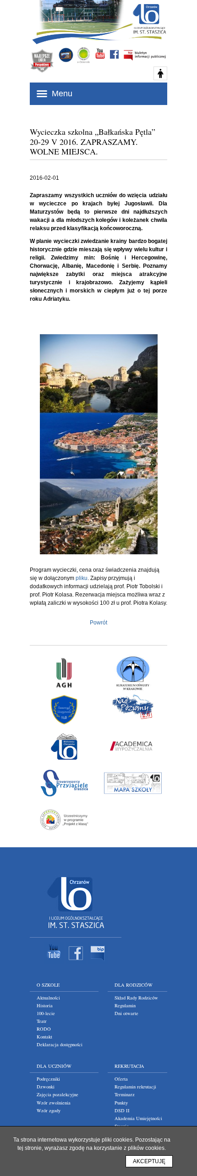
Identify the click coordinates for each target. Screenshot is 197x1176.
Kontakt (44, 1036)
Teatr (42, 1021)
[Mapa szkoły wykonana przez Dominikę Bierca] (133, 783)
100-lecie (46, 1013)
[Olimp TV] (66, 55)
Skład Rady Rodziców (136, 997)
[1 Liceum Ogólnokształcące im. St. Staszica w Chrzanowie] (149, 18)
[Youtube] (54, 962)
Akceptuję (149, 1161)
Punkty (121, 1102)
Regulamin (125, 1005)
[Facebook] (76, 962)
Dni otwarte (126, 1013)
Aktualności (48, 997)
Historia (45, 1005)
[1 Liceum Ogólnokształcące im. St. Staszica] (76, 930)
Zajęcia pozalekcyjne (57, 1094)
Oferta (121, 1079)
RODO (44, 1029)
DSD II (122, 1110)
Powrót (98, 622)
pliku (82, 578)
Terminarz (125, 1094)
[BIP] (98, 962)
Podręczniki (48, 1079)
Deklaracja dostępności (59, 1044)
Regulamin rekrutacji (135, 1086)
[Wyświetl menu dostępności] (160, 73)
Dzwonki (46, 1086)
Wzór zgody (48, 1110)
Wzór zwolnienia (54, 1102)
